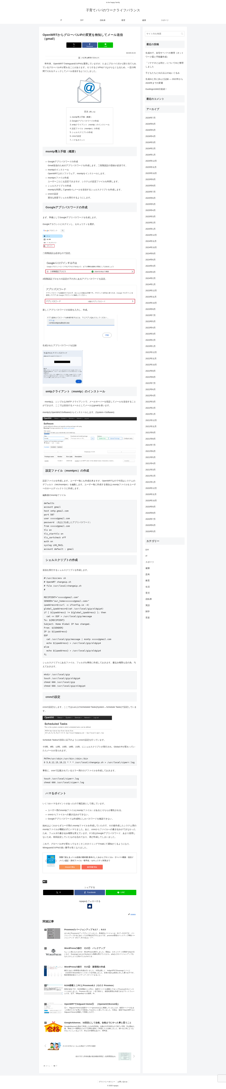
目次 (86, 111)
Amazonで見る (70, 867)
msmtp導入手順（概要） (82, 117)
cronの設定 (76, 136)
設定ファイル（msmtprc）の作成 (86, 128)
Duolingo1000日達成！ (156, 89)
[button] (182, 33)
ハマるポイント (78, 140)
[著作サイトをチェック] (89, 906)
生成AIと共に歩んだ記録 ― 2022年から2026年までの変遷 (164, 81)
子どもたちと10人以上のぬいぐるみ (162, 73)
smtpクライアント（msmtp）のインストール (91, 125)
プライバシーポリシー (107, 1082)
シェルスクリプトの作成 (82, 132)
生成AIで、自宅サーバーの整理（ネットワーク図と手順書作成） (164, 55)
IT (45, 881)
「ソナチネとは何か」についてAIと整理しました (164, 65)
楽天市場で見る (92, 867)
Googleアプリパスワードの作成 (85, 121)
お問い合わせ (122, 1082)
